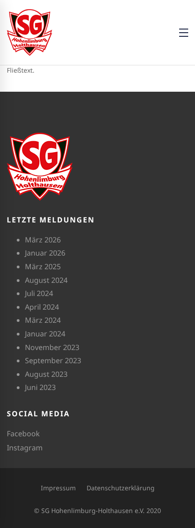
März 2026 (43, 240)
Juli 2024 (39, 293)
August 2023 (46, 374)
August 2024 (46, 280)
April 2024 (42, 307)
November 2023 (52, 347)
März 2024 (43, 320)
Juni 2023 (40, 387)
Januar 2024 (45, 334)
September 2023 (53, 360)
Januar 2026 (45, 253)
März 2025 (43, 266)
